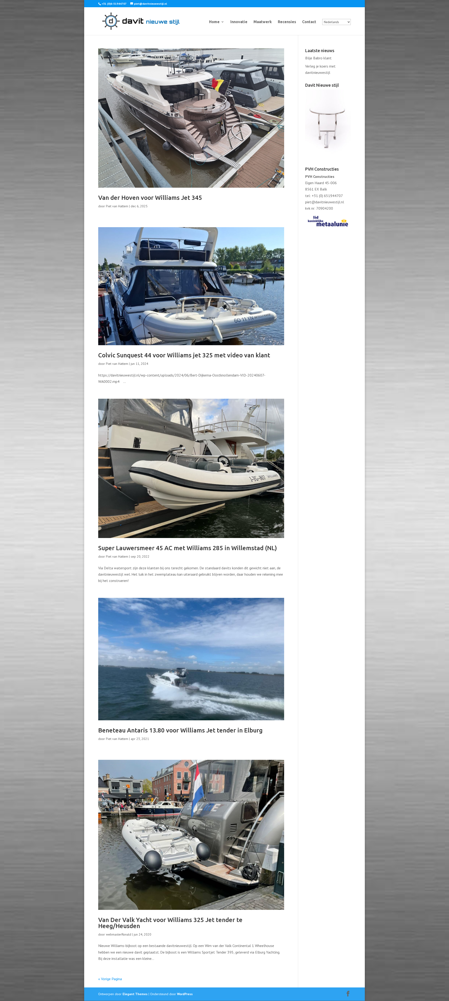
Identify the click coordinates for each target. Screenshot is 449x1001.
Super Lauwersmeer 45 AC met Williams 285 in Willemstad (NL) (187, 548)
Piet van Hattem (117, 206)
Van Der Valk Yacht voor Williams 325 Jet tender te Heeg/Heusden (170, 922)
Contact (309, 22)
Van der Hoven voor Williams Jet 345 (150, 197)
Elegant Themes (135, 994)
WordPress (185, 994)
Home (214, 22)
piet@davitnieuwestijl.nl (324, 202)
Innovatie (238, 22)
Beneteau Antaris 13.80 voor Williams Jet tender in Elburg (180, 730)
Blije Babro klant (318, 58)
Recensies (287, 22)
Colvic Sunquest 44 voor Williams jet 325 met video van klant (184, 355)
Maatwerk (262, 22)
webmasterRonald (118, 934)
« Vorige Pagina (110, 978)
